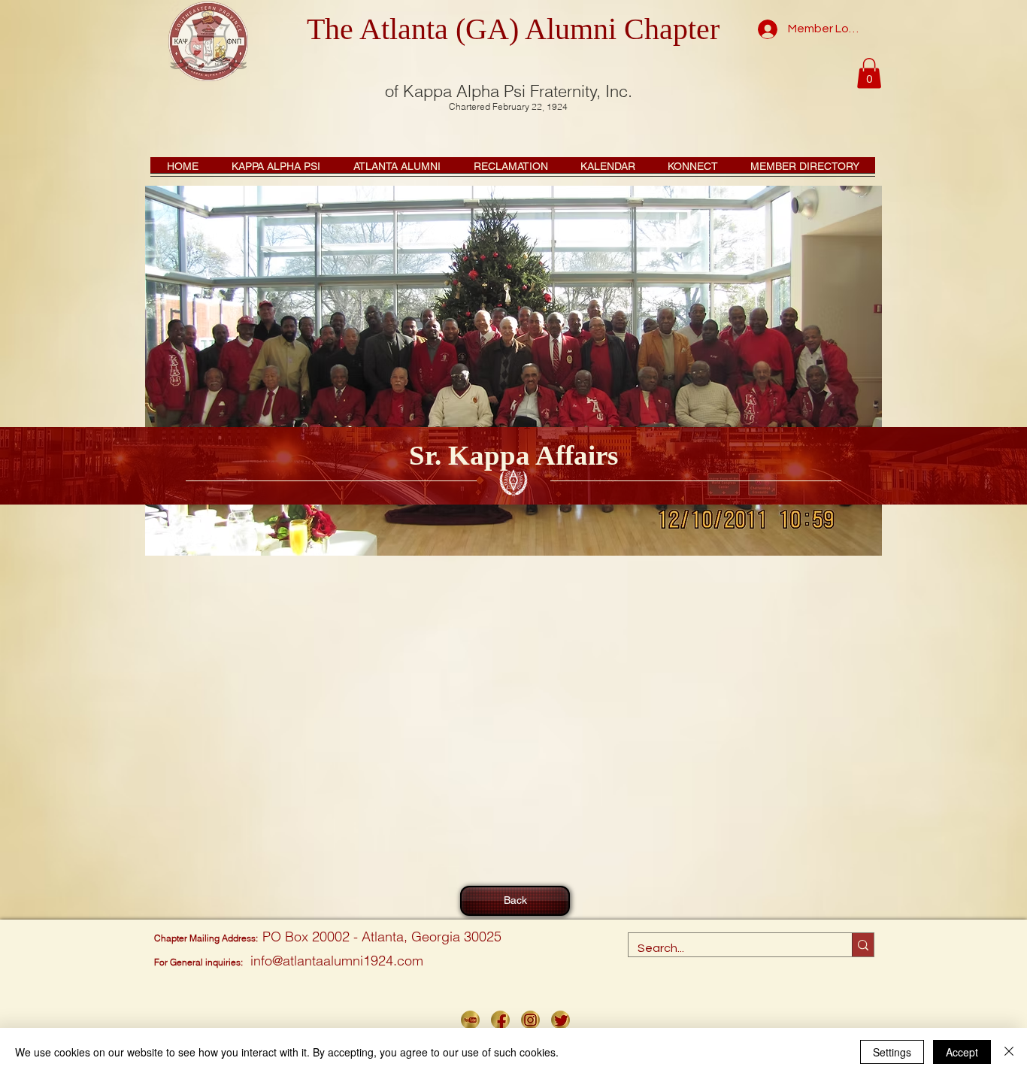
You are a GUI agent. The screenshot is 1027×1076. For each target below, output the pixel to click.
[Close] (1009, 1052)
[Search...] (863, 944)
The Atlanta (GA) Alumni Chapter (513, 29)
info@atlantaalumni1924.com (336, 960)
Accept (962, 1051)
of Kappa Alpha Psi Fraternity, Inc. (508, 91)
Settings (892, 1051)
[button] (869, 73)
